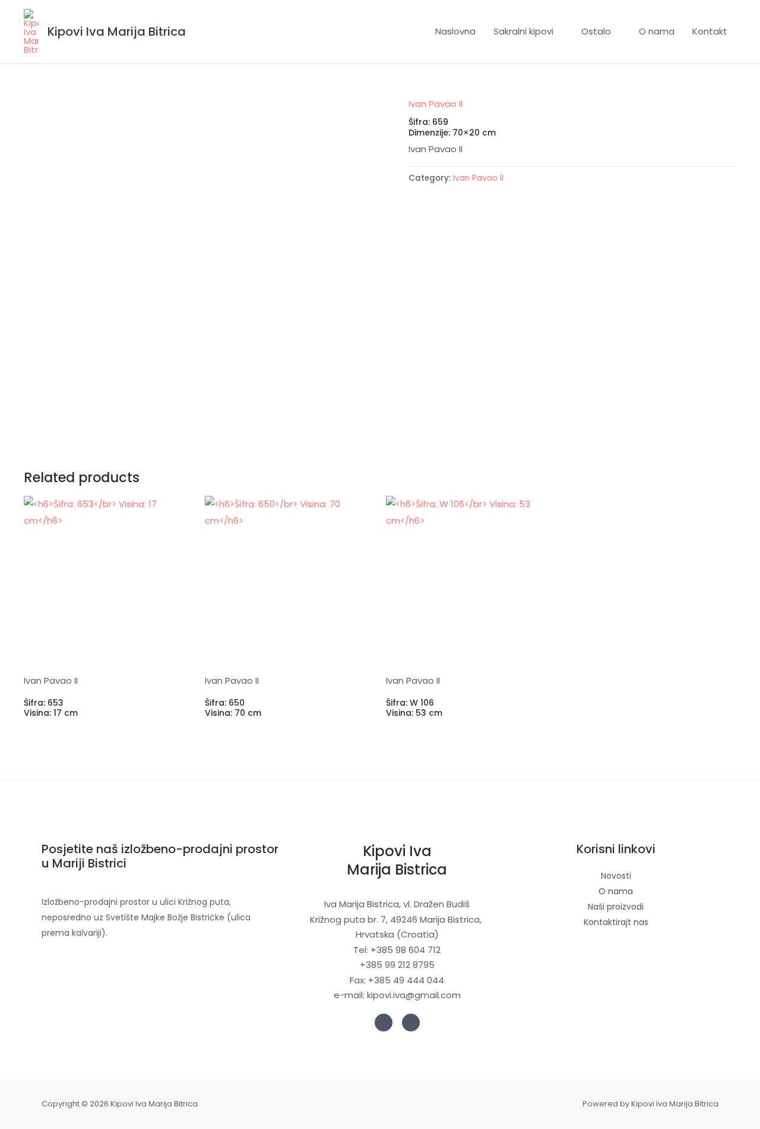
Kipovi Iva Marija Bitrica (117, 31)
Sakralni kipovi (523, 31)
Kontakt (709, 31)
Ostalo (596, 31)
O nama (656, 31)
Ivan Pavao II (435, 104)
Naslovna (455, 31)
